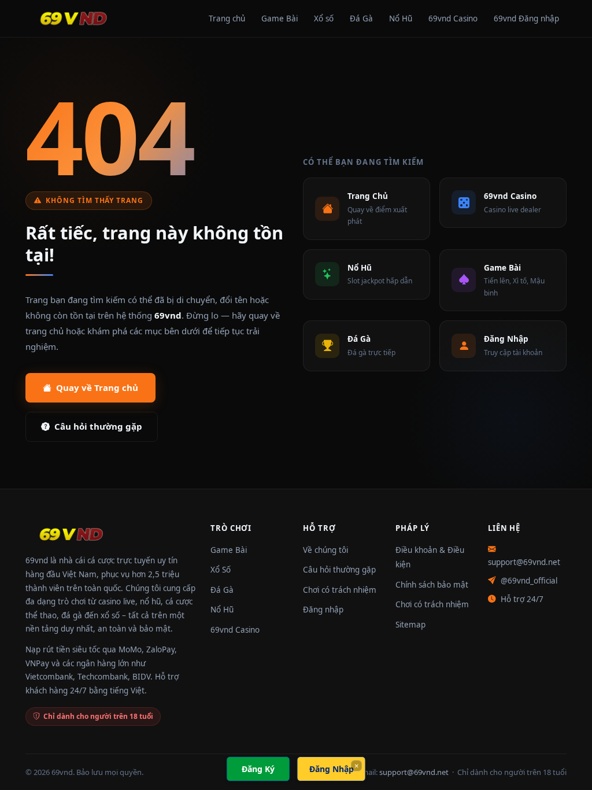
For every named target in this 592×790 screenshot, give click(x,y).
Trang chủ (227, 18)
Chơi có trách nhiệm (339, 590)
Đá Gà (361, 18)
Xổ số (324, 18)
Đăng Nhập (331, 768)
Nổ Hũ (400, 18)
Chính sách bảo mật (431, 584)
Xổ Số (220, 569)
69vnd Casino (453, 18)
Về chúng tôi (325, 550)
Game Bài (279, 18)
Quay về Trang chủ (97, 387)
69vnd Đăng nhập (526, 18)
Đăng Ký (258, 768)
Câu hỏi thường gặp (98, 426)
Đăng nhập (323, 609)
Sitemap (410, 624)
